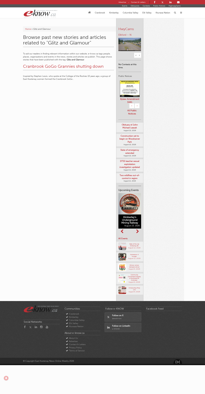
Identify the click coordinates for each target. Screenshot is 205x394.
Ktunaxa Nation (163, 12)
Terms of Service (77, 350)
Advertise (73, 341)
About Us (73, 338)
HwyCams (126, 29)
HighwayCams (175, 6)
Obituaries (135, 6)
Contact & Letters (77, 344)
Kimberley (114, 12)
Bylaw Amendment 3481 (129, 100)
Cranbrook (100, 12)
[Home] (89, 12)
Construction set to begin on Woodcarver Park (130, 139)
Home (28, 29)
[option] (129, 42)
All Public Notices (132, 112)
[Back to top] (196, 385)
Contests (146, 6)
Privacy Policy (75, 347)
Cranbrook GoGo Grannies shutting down (63, 66)
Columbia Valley (130, 12)
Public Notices (159, 6)
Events (124, 6)
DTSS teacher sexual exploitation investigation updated (130, 164)
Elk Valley (146, 12)
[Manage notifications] (6, 378)
